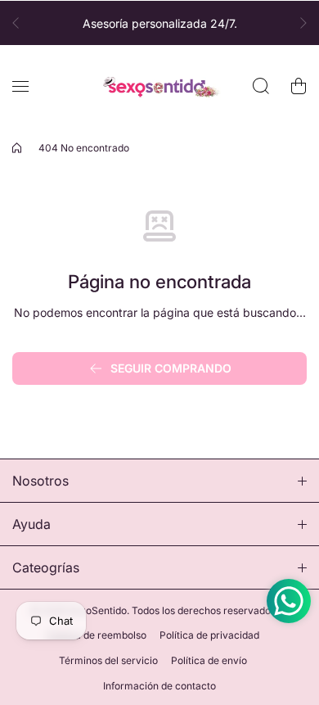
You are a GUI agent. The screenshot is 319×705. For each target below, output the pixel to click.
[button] (20, 23)
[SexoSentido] (159, 86)
